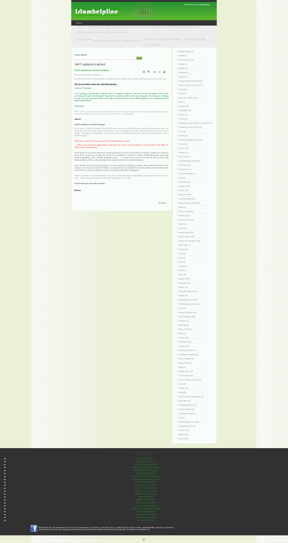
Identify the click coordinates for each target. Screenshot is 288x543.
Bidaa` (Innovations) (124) (188, 98)
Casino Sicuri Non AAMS (146, 485)
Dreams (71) (183, 152)
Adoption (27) (183, 68)
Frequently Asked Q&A (194, 39)
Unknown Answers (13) (187, 426)
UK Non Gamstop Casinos (90, 32)
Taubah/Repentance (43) (188, 405)
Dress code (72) (185, 157)
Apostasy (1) (183, 77)
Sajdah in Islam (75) (186, 371)
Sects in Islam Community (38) (190, 380)
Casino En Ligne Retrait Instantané (146, 508)
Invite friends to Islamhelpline (197, 4)
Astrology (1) (183, 89)
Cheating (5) (183, 119)
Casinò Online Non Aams (146, 482)
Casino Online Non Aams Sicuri (146, 479)
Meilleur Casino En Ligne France (146, 467)
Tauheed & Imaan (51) (187, 409)
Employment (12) (185, 169)
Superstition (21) (185, 401)
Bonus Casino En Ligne (146, 517)
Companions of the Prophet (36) (190, 127)
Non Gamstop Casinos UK (153, 27)
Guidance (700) (184, 186)
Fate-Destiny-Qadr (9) (187, 173)
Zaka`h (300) (183, 439)
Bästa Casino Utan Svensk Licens (122, 27)
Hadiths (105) (184, 190)
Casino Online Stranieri (146, 511)
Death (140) (183, 144)
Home (79, 23)
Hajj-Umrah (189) (185, 194)
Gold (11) (182, 178)
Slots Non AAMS (146, 497)
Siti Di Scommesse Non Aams (146, 476)
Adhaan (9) (183, 64)
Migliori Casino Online (145, 500)
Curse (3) (182, 131)
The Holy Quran (83, 39)
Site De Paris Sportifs (145, 473)
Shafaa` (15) (183, 388)
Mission (81, 27)
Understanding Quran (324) (189, 422)
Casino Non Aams (146, 458)
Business (163, 203)
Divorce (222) (184, 148)
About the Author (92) (186, 60)
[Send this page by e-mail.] (159, 72)
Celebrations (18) (185, 110)
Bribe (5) (182, 102)
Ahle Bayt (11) (184, 72)
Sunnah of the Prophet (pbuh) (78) (191, 396)
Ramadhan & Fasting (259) (188, 354)
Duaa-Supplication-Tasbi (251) (190, 161)
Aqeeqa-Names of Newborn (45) (190, 81)
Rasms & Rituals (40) (186, 359)
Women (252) (184, 434)
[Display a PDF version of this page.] (164, 72)
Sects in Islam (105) (186, 375)
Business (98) (184, 106)
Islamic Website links (131, 40)
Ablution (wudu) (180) (186, 51)
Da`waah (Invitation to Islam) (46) (191, 140)
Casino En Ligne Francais (146, 506)
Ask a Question (153, 44)
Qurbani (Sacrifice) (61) (187, 350)
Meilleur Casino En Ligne (146, 470)
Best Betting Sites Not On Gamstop (185, 27)
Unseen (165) (184, 430)
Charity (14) (183, 114)
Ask (76, 55)
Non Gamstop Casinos (116, 32)
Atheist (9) (182, 93)
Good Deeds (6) (184, 182)
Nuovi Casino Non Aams (146, 503)
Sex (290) (182, 384)
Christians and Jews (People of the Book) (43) (195, 123)
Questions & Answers (171, 39)
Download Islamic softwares (106, 40)
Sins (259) (182, 392)
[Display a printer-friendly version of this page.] (154, 72)
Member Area (152, 39)
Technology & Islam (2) (187, 413)
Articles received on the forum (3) (191, 85)
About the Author (95, 27)
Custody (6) (183, 136)
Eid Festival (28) (184, 165)
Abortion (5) (183, 56)
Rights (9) (182, 367)
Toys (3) (182, 418)
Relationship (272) (185, 363)
